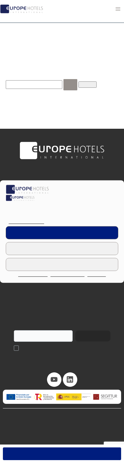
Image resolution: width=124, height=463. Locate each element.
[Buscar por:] (39, 92)
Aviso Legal (95, 275)
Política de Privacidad (68, 275)
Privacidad (97, 433)
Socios (62, 295)
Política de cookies (34, 275)
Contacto (62, 309)
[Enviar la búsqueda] (65, 92)
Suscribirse (90, 336)
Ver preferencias (62, 264)
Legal (77, 433)
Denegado (62, 248)
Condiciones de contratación (42, 433)
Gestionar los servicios (25, 222)
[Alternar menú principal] (118, 9)
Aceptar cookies (62, 232)
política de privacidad (59, 348)
